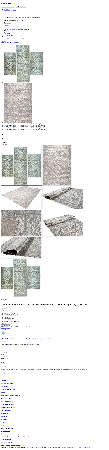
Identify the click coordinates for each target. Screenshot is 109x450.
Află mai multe (4, 41)
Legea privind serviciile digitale (82, 447)
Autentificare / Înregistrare (10, 10)
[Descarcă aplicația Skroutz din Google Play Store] (9, 442)
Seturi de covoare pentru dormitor (8, 300)
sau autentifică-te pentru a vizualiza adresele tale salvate (16, 29)
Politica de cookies (62, 447)
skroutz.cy (8, 445)
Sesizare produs (4, 329)
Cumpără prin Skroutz (8, 389)
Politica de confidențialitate (50, 447)
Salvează (6, 30)
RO (4, 32)
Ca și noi (3, 436)
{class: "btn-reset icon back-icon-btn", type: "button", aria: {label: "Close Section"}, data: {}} (20, 344)
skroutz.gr (3, 445)
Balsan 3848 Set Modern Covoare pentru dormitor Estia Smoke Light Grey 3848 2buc (27, 339)
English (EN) (10, 35)
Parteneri (3, 380)
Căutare (18, 6)
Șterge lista (16, 42)
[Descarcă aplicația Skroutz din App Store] (3, 442)
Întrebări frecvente (30, 447)
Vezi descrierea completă (6, 323)
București (6, 12)
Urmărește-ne (8, 436)
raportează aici (83, 369)
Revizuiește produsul (5, 328)
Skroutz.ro (6, 3)
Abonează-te (15, 436)
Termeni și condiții (39, 447)
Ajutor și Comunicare (7, 404)
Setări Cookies (70, 447)
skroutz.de (13, 445)
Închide (2, 376)
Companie (4, 416)
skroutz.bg (18, 445)
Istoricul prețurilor (5, 308)
